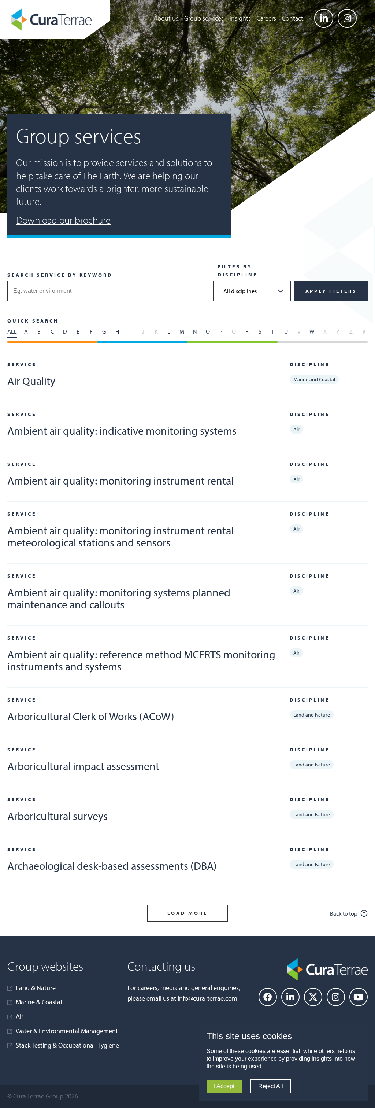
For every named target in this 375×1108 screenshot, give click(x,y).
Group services (204, 18)
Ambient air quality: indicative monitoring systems (122, 431)
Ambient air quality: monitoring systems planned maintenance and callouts (118, 598)
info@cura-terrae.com (207, 998)
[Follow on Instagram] (347, 18)
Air (19, 1016)
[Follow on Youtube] (358, 997)
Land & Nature (36, 987)
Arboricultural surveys (57, 816)
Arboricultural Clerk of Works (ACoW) (90, 716)
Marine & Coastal (39, 1002)
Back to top (343, 913)
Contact (292, 18)
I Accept (224, 1086)
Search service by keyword (60, 275)
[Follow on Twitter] (313, 997)
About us (165, 18)
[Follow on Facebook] (268, 997)
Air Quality (31, 381)
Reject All (270, 1086)
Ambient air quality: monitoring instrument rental (120, 480)
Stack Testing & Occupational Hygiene (67, 1045)
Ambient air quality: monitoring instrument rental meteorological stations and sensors (120, 536)
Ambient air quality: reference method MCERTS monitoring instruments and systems (141, 660)
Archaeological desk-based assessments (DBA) (112, 866)
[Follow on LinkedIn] (323, 18)
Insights (240, 18)
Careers (266, 18)
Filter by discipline (237, 270)
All (12, 331)
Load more (187, 913)
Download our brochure (63, 220)
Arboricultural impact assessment (83, 766)
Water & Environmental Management (67, 1031)
